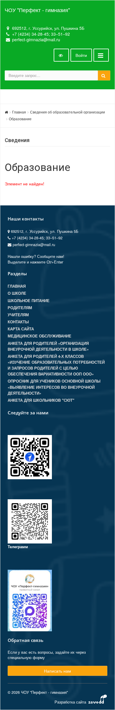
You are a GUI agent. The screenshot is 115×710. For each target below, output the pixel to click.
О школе (17, 293)
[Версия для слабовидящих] (61, 55)
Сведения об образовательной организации (67, 111)
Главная (19, 111)
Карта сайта (21, 329)
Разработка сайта (71, 702)
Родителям (20, 307)
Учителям (18, 314)
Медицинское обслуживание (39, 336)
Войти (81, 55)
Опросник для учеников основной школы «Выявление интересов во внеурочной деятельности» (54, 387)
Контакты (18, 321)
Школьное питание (29, 300)
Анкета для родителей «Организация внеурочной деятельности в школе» (48, 346)
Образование (20, 118)
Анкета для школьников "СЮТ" (41, 400)
